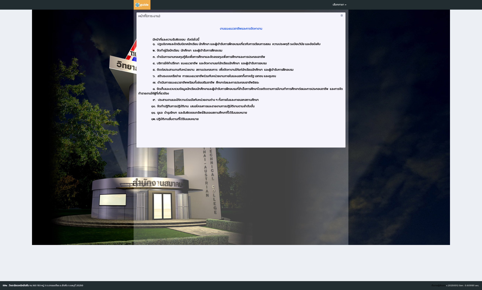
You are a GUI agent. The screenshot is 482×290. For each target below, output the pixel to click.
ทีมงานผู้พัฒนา (438, 285)
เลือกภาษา (339, 5)
